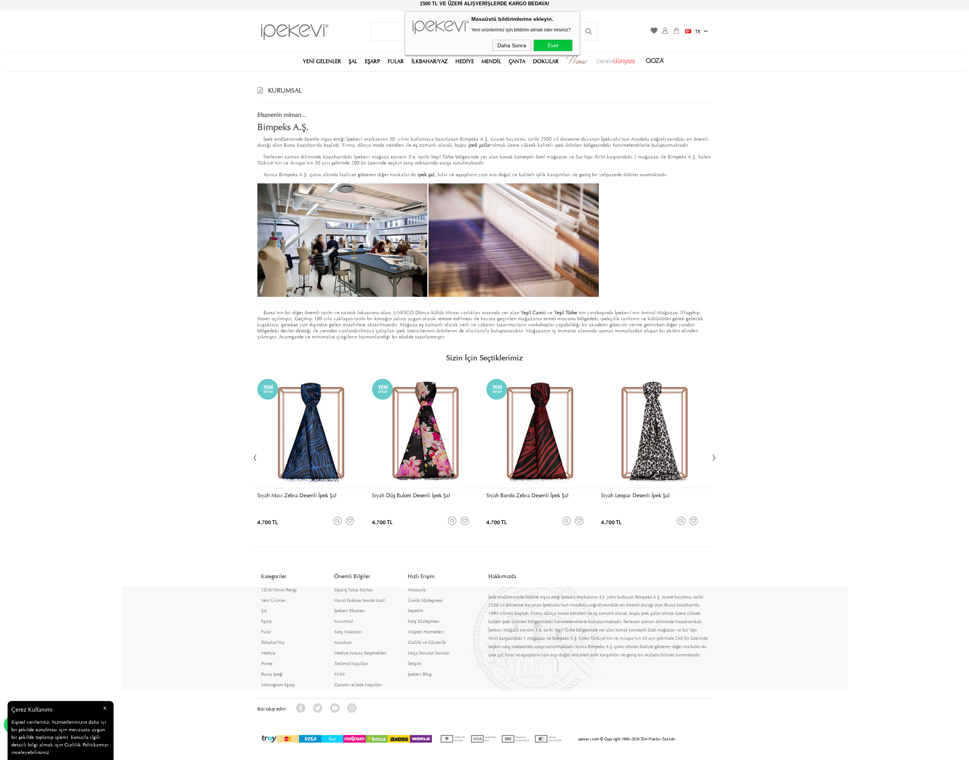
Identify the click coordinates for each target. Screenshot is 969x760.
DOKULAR (546, 61)
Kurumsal (343, 621)
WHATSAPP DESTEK (13, 725)
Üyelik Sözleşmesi (425, 600)
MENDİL (491, 61)
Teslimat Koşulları (351, 664)
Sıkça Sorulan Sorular (428, 653)
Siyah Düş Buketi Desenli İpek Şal (411, 495)
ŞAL (353, 61)
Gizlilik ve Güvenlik (427, 642)
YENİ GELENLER (322, 61)
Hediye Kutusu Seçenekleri (360, 653)
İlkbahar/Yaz (273, 642)
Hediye (268, 653)
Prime (267, 664)
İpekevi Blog (420, 674)
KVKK (339, 674)
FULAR (396, 61)
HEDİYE (464, 61)
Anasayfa (416, 590)
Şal (264, 611)
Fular (266, 632)
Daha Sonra (511, 45)
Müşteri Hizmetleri (426, 632)
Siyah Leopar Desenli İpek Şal (635, 495)
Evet (553, 45)
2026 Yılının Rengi (279, 590)
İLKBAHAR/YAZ (429, 61)
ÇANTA (517, 61)
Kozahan (343, 642)
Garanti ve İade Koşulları (358, 685)
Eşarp (266, 621)
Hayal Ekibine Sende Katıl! (359, 600)
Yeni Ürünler (273, 600)
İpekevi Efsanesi (349, 611)
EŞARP (372, 61)
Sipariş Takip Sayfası (353, 590)
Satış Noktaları (348, 632)
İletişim (414, 664)
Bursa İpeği (272, 674)
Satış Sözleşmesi (423, 621)
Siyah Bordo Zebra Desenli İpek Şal (527, 495)
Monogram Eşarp (278, 685)
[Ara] (589, 31)
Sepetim (415, 611)
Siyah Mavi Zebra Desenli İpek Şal (297, 495)
